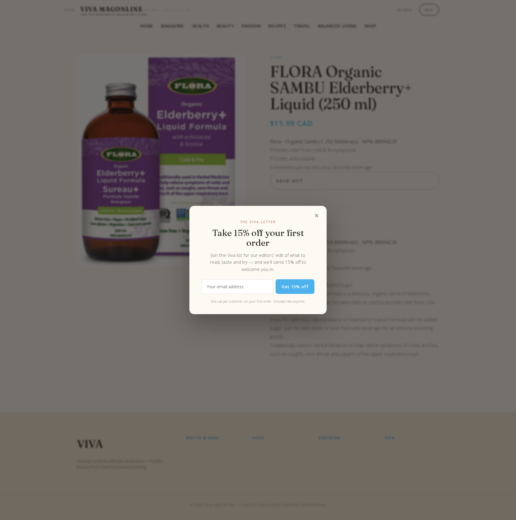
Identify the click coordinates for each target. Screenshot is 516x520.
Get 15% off (295, 286)
